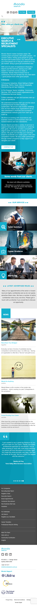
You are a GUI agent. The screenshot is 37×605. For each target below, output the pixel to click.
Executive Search (6, 496)
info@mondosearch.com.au (9, 567)
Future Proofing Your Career (10, 415)
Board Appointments (7, 499)
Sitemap (28, 599)
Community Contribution (8, 537)
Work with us (5, 535)
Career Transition (6, 522)
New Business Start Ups (8, 504)
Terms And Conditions (19, 599)
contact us (8, 147)
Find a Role (31, 12)
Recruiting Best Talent (7, 491)
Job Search (4, 514)
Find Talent (22, 12)
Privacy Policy (9, 599)
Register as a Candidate (8, 517)
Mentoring (12, 276)
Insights (3, 540)
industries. (4, 73)
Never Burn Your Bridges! (9, 343)
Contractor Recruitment (8, 501)
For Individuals (5, 511)
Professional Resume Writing (9, 524)
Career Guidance (15, 251)
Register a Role (5, 493)
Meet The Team (5, 532)
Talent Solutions (15, 227)
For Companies (5, 488)
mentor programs (13, 139)
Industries (4, 506)
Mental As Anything (7, 381)
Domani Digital (18, 602)
